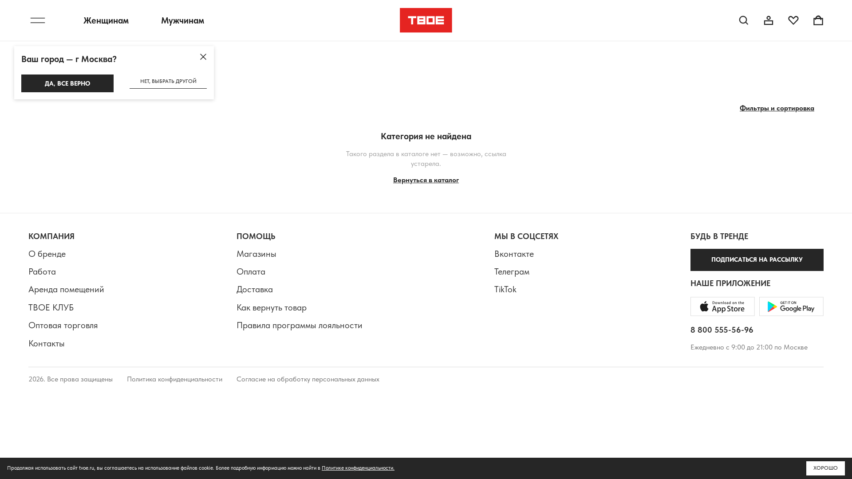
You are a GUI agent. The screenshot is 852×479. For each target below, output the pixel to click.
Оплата (251, 271)
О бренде (47, 253)
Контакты (46, 343)
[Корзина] (818, 20)
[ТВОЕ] (426, 20)
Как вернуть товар (272, 307)
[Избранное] (793, 20)
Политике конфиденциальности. (358, 468)
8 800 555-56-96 (721, 329)
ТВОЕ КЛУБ (51, 307)
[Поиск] (743, 20)
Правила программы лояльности (300, 325)
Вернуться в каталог (426, 180)
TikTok (505, 289)
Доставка (255, 289)
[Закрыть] (203, 56)
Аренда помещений (66, 289)
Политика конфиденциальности (174, 379)
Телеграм (511, 271)
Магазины (256, 253)
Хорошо (825, 468)
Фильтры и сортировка (777, 108)
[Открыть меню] (37, 20)
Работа (42, 271)
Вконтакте (514, 253)
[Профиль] (768, 20)
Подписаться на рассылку (757, 259)
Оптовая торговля (63, 325)
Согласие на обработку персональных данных (308, 379)
